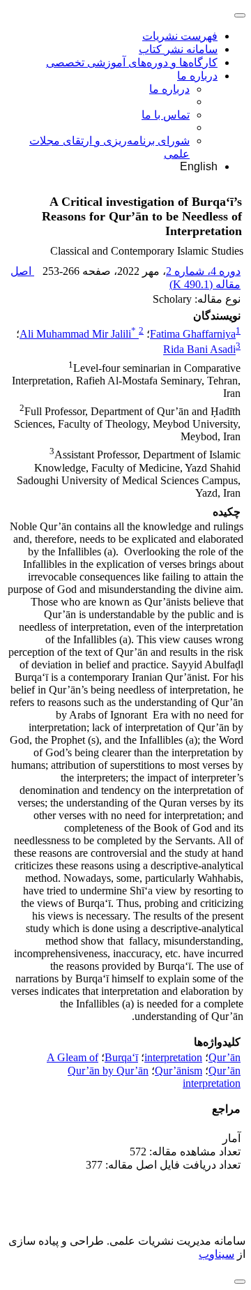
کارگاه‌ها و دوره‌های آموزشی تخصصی (132, 62)
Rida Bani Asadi (199, 350)
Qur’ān (224, 1057)
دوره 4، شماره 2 (203, 271)
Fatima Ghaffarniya (193, 334)
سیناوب (216, 1254)
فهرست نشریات (180, 36)
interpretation (173, 1057)
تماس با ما (166, 115)
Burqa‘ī (121, 1057)
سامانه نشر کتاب (178, 49)
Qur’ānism (178, 1071)
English (199, 166)
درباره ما (197, 76)
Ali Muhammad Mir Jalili (78, 334)
